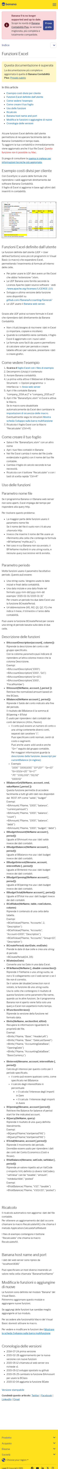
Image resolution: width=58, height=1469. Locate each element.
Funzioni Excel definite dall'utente (25, 97)
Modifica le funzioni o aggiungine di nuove (29, 119)
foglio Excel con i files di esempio (36, 368)
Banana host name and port (22, 115)
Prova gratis (48, 25)
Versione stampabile (13, 1389)
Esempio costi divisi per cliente (24, 93)
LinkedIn (6, 1399)
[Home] (11, 4)
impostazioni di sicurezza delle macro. (28, 413)
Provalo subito (18, 77)
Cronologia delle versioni (20, 123)
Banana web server (34, 303)
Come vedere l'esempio (20, 100)
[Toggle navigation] (53, 4)
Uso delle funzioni (16, 108)
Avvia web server (31, 386)
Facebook (46, 1395)
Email (16, 1399)
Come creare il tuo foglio (20, 104)
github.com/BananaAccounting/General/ (29, 300)
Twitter (35, 1395)
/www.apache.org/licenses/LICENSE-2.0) (30, 288)
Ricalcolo (12, 112)
